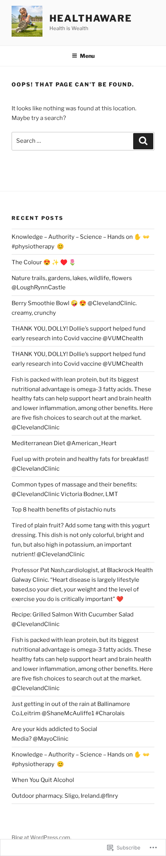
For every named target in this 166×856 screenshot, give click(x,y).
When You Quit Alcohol (43, 780)
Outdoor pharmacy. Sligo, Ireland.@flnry (65, 795)
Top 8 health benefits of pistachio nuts (64, 509)
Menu (87, 55)
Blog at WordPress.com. (41, 837)
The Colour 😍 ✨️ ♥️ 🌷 (44, 262)
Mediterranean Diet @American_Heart (64, 443)
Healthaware (90, 18)
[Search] (143, 141)
